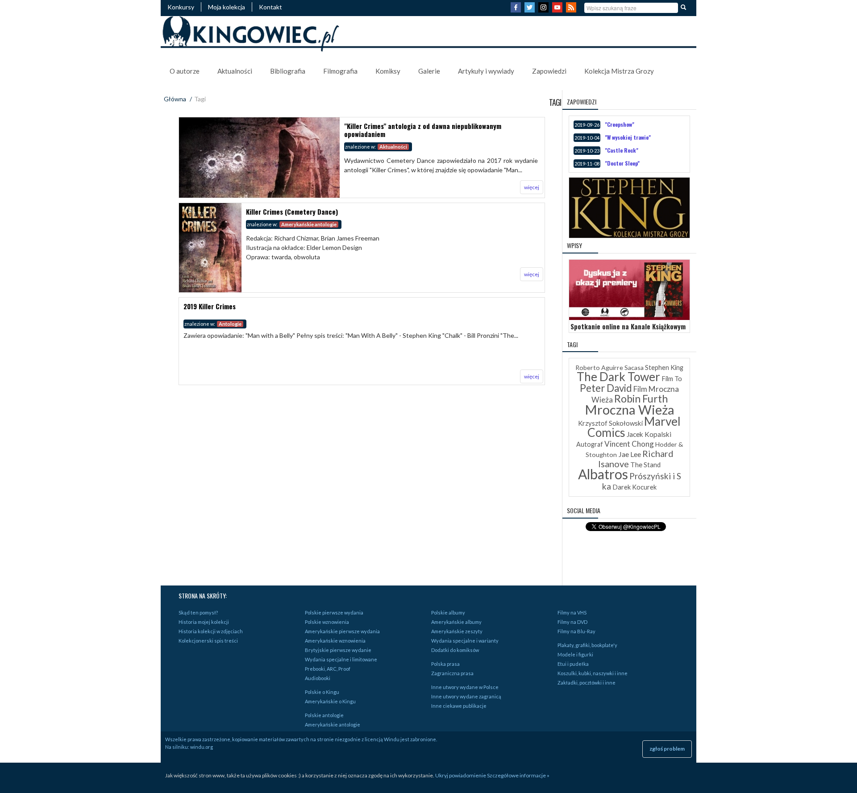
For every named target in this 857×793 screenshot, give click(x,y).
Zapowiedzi (549, 71)
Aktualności (234, 71)
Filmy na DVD (572, 622)
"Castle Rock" (621, 150)
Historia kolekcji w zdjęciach (211, 631)
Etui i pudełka (573, 664)
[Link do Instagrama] (544, 10)
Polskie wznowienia (327, 622)
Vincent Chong (629, 443)
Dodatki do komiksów (455, 650)
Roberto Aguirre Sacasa (609, 367)
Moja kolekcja (226, 7)
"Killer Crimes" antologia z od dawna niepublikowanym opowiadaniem (422, 130)
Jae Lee (629, 454)
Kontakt (270, 7)
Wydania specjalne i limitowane (341, 659)
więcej (531, 187)
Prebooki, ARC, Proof (327, 669)
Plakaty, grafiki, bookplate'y (587, 645)
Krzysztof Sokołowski (610, 423)
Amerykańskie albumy (456, 622)
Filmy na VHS (572, 612)
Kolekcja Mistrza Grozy (619, 71)
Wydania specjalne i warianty (465, 641)
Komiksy (387, 71)
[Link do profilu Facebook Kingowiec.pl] (517, 10)
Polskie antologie (324, 715)
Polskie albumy (448, 612)
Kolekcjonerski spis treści (208, 641)
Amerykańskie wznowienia (335, 641)
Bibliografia (287, 71)
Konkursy (180, 7)
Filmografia (340, 71)
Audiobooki (317, 678)
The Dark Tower (618, 377)
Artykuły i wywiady (486, 71)
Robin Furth (641, 398)
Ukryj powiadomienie (460, 775)
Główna (175, 99)
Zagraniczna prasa (452, 673)
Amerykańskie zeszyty (457, 631)
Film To (671, 378)
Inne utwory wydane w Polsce (465, 687)
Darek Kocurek (634, 487)
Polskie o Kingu (322, 692)
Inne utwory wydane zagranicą (466, 696)
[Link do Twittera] (530, 10)
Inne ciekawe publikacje (459, 706)
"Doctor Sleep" (622, 163)
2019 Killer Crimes (209, 306)
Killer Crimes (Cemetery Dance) (292, 211)
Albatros (603, 474)
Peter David (606, 388)
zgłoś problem (667, 748)
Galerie (429, 71)
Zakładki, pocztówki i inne (586, 682)
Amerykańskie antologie (332, 724)
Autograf (589, 444)
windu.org (201, 747)
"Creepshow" (619, 124)
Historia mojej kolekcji (204, 622)
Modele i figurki (575, 654)
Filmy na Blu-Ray (576, 631)
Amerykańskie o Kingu (330, 701)
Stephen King (664, 367)
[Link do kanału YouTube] (558, 10)
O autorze (185, 71)
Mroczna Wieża (629, 409)
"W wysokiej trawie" (628, 137)
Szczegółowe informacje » (518, 775)
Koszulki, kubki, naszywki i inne (592, 673)
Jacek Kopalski (649, 434)
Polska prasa (445, 664)
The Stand (645, 465)
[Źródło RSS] (572, 10)
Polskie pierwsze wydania (334, 612)
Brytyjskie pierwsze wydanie (338, 650)
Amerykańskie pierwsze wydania (342, 631)
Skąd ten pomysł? (198, 612)
